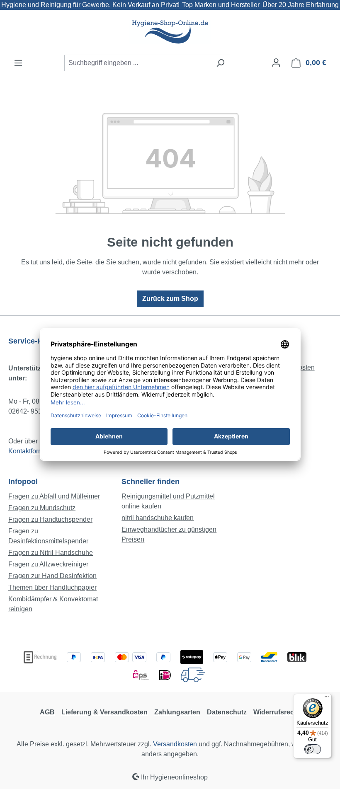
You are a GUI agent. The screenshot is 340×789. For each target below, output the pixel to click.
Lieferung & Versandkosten (104, 712)
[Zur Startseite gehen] (170, 32)
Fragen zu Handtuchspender (50, 519)
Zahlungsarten (177, 712)
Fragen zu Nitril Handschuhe (50, 552)
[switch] (312, 749)
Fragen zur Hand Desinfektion (52, 575)
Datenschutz (227, 712)
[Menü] (18, 63)
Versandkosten (175, 744)
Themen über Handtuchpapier (52, 587)
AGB (47, 712)
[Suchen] (220, 63)
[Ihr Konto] (276, 62)
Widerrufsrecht (276, 712)
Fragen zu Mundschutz (41, 507)
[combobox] (137, 63)
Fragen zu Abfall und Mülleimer (54, 496)
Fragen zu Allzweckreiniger (48, 564)
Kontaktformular (31, 451)
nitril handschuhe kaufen (157, 517)
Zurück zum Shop (170, 298)
